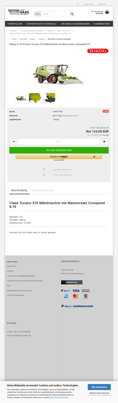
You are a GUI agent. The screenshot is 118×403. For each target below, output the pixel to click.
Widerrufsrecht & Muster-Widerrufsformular (25, 281)
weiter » (33, 39)
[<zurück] (23, 39)
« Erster (14, 39)
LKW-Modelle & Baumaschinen (75, 24)
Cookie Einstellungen (15, 295)
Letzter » (42, 39)
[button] (59, 158)
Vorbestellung (14, 24)
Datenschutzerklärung (59, 397)
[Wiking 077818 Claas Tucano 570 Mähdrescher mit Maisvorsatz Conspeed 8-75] (59, 70)
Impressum (12, 266)
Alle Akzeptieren (99, 387)
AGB (9, 286)
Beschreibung (19, 190)
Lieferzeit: (13, 116)
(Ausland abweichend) (70, 116)
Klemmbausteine (102, 24)
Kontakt (10, 271)
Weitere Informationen (99, 393)
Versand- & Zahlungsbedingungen (21, 276)
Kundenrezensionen (43, 190)
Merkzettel (102, 4)
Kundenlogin (88, 4)
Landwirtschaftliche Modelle (41, 24)
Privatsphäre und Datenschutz (19, 290)
